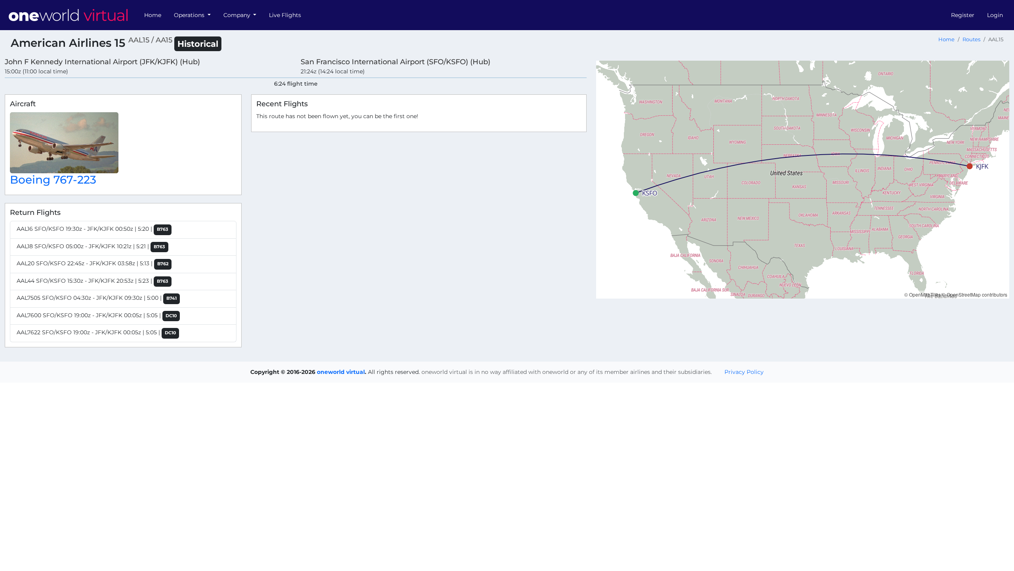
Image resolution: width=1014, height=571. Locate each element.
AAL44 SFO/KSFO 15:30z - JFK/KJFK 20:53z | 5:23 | (92, 280)
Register (962, 15)
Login (995, 15)
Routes (971, 39)
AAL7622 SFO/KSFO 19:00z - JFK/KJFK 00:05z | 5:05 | (96, 332)
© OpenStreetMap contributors (974, 294)
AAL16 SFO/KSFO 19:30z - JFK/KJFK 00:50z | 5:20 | (92, 228)
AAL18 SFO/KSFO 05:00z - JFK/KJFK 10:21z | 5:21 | (91, 246)
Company (237, 15)
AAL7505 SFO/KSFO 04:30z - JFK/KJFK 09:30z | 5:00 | (97, 297)
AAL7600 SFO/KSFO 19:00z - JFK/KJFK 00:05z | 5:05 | (97, 315)
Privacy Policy (744, 372)
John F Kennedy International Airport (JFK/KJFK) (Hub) (102, 61)
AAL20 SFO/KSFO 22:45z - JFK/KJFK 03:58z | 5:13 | (92, 263)
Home (152, 15)
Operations (190, 15)
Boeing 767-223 (53, 179)
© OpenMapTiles (922, 294)
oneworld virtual (341, 372)
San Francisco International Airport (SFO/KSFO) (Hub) (395, 61)
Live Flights (285, 15)
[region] (802, 180)
